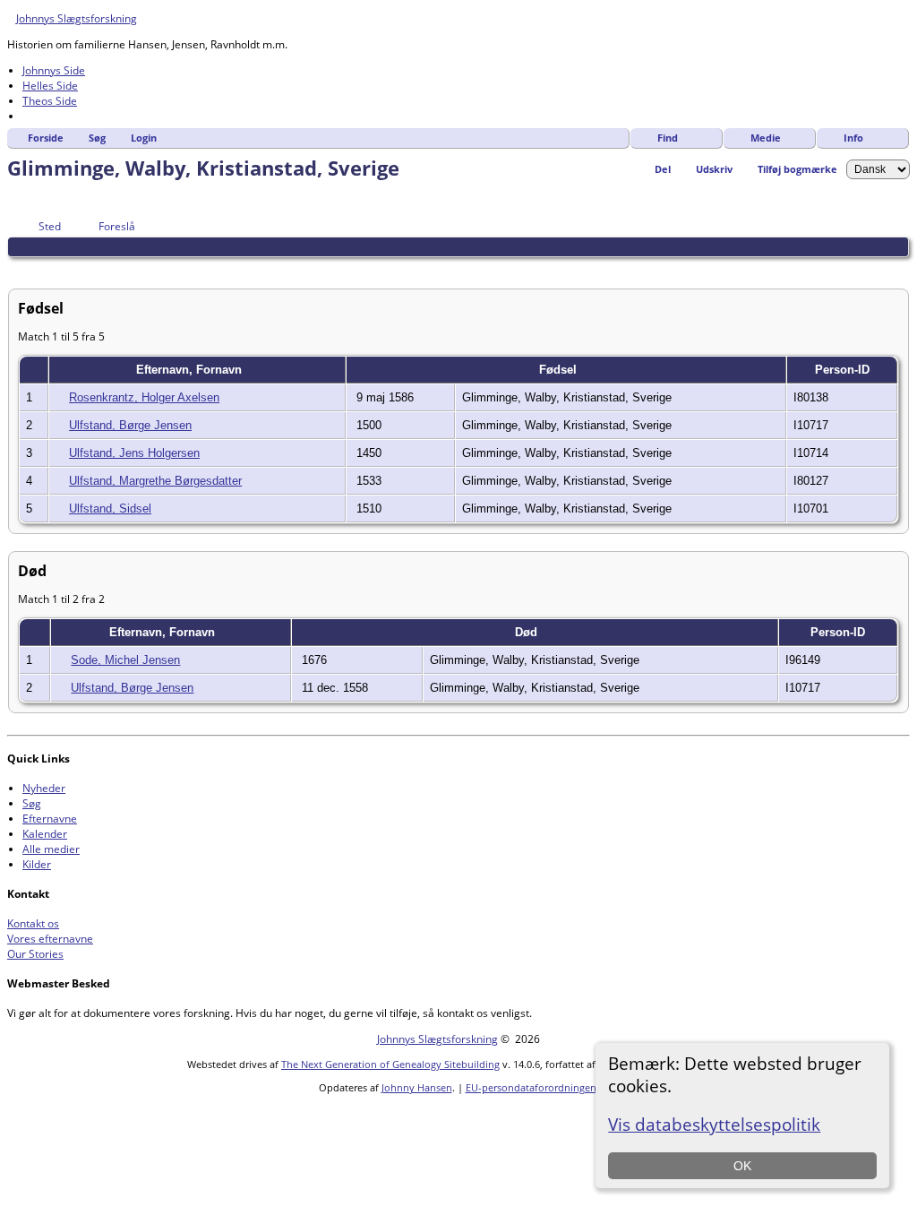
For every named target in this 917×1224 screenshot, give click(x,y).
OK (742, 1166)
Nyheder (43, 788)
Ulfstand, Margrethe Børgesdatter (155, 480)
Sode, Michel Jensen (125, 660)
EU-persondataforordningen (531, 1087)
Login (144, 137)
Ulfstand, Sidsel (110, 508)
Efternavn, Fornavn (190, 369)
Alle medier (51, 849)
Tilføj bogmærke (797, 169)
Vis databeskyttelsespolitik (714, 1124)
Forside (46, 137)
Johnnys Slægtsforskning (76, 18)
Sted (50, 226)
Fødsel (559, 369)
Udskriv (714, 169)
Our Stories (35, 953)
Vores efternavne (50, 938)
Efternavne (49, 818)
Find (667, 137)
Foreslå (117, 226)
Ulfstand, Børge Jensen (130, 425)
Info (853, 137)
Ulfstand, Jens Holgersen (134, 453)
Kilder (36, 864)
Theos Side (49, 100)
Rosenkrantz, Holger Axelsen (144, 397)
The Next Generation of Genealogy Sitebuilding (390, 1064)
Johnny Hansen (416, 1087)
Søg (97, 137)
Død (528, 632)
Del (663, 169)
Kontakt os (33, 923)
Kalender (44, 833)
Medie (765, 137)
